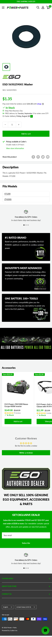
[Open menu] (3, 8)
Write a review (26, 452)
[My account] (43, 7)
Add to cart (26, 134)
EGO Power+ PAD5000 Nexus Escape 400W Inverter (16, 405)
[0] (48, 7)
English (5, 607)
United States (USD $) (23, 607)
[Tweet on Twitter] (43, 157)
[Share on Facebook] (33, 157)
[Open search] (38, 7)
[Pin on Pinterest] (38, 157)
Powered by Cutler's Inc (9, 630)
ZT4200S (7, 199)
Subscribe (26, 543)
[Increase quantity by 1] (18, 124)
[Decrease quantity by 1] (5, 124)
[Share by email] (47, 157)
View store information (15, 148)
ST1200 (7, 194)
